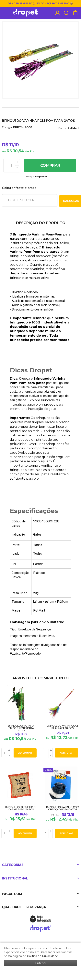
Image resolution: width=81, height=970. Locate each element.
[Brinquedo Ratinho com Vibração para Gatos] (61, 803)
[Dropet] (25, 12)
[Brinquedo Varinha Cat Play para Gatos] (61, 721)
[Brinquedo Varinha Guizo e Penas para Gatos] (20, 721)
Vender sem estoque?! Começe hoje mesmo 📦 (40, 3)
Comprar (50, 165)
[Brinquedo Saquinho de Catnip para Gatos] (20, 803)
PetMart (73, 128)
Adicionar (25, 752)
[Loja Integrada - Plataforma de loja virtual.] (40, 918)
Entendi (40, 963)
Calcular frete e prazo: (19, 188)
